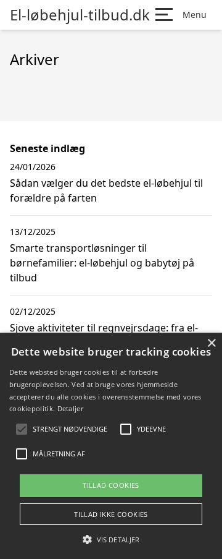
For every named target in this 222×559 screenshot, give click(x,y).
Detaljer (70, 408)
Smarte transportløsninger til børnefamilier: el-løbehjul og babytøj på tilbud (102, 262)
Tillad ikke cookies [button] (111, 514)
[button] (111, 539)
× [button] (211, 343)
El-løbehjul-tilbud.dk (80, 15)
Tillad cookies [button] (111, 485)
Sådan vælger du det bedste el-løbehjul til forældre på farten (106, 190)
